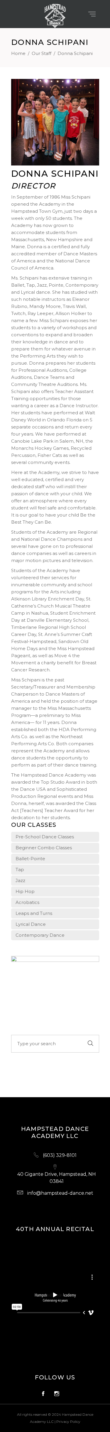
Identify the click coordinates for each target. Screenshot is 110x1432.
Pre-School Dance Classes (45, 837)
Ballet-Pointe (30, 858)
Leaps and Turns (34, 913)
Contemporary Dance (40, 935)
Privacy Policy (68, 1421)
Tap (20, 869)
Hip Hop (25, 891)
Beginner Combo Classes (44, 847)
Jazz (20, 880)
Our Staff (41, 53)
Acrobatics (27, 902)
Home (18, 53)
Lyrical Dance (31, 924)
